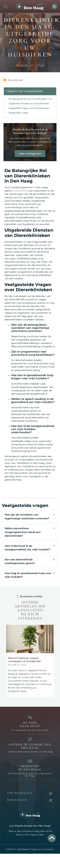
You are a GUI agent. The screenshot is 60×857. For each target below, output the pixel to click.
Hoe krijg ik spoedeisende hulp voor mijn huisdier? (30, 575)
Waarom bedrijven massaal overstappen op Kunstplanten (24, 659)
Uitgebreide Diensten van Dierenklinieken (28, 103)
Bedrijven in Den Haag (30, 767)
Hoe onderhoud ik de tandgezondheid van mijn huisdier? (30, 547)
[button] (5, 6)
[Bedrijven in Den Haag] (30, 761)
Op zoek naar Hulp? (30, 724)
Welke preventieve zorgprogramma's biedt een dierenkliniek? (30, 532)
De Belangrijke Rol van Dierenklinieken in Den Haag (31, 98)
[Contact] (30, 717)
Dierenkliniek (21, 190)
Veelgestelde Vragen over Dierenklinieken (28, 108)
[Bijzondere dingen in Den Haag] (30, 739)
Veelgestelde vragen (18, 112)
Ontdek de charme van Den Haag (30, 746)
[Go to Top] (52, 838)
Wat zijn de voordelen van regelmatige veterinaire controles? (30, 516)
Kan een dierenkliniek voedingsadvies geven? (30, 561)
